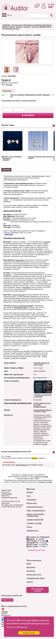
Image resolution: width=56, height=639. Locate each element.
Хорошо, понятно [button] (29, 633)
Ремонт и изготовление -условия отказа (35, 515)
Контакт (19, 507)
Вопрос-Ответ (32, 503)
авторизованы (21, 465)
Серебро (27, 27)
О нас (29, 496)
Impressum (11, 507)
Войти (29, 564)
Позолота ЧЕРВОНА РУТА (41, 27)
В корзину (28, 115)
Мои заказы (31, 567)
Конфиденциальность (35, 507)
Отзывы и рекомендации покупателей (16, 452)
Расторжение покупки (38, 590)
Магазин (19, 27)
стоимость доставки (40, 477)
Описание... (8, 91)
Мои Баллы (31, 571)
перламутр (7, 275)
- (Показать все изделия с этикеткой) (42, 396)
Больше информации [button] (17, 627)
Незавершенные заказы (36, 578)
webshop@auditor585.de (42, 410)
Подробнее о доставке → (37, 550)
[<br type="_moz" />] (14, 141)
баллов (34, 458)
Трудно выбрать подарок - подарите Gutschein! (18, 100)
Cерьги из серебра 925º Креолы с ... (41, 156)
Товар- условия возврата (36, 510)
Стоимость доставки (34, 523)
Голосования (31, 499)
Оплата (29, 527)
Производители (32, 530)
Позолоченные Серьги (10, 29)
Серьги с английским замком (22, 306)
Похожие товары (7, 125)
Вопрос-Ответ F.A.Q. (34, 574)
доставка (9, 85)
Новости (30, 582)
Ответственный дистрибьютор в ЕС (18, 403)
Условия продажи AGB (35, 519)
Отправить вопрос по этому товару (41, 364)
